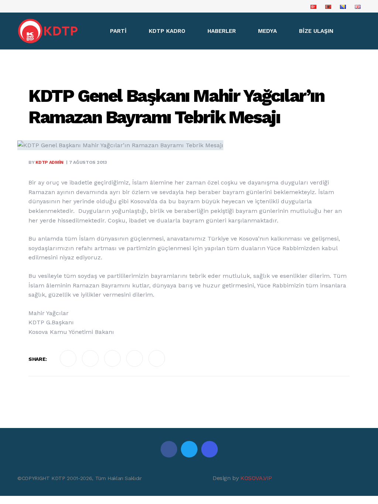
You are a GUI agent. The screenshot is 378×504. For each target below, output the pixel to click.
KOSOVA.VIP (256, 477)
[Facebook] (169, 449)
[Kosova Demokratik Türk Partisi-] (48, 31)
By (45, 162)
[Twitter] (189, 449)
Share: (37, 359)
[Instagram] (209, 449)
